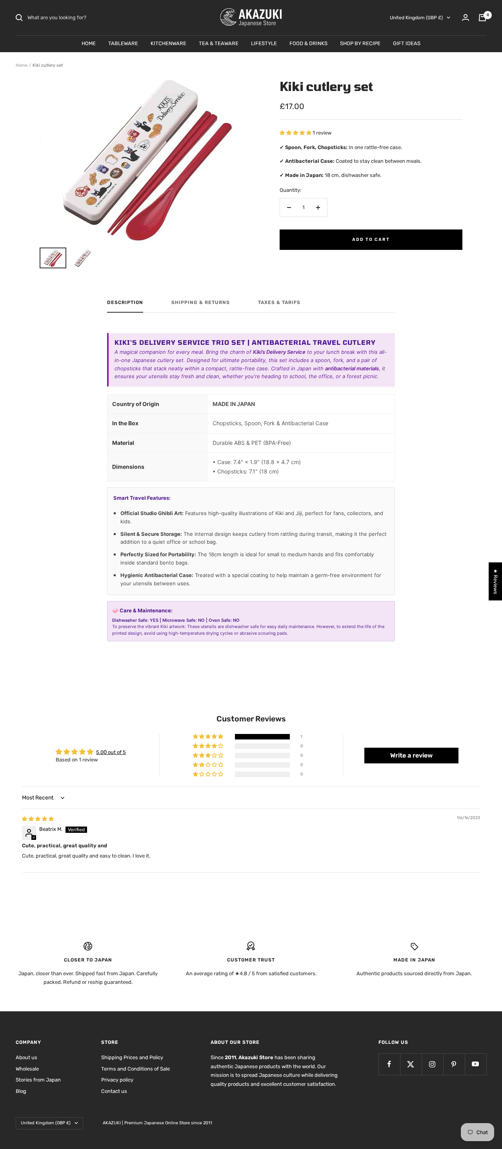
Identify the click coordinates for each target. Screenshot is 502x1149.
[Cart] (482, 17)
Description (125, 302)
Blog (21, 1091)
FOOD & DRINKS (308, 43)
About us (26, 1057)
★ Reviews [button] (495, 581)
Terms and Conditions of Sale (135, 1069)
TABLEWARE (123, 43)
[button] (296, 133)
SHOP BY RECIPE (360, 43)
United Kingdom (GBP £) (416, 17)
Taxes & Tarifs (279, 302)
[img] (38, 819)
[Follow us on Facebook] (389, 1064)
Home (21, 65)
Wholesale (27, 1069)
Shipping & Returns (200, 302)
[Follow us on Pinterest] (454, 1064)
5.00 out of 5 (111, 752)
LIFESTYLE (264, 43)
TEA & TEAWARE (218, 43)
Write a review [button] (411, 755)
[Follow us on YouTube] (475, 1064)
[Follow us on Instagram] (432, 1064)
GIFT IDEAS (406, 43)
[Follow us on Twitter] (411, 1064)
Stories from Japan (38, 1080)
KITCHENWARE (168, 43)
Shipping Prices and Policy (132, 1057)
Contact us (114, 1091)
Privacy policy (117, 1080)
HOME (89, 43)
